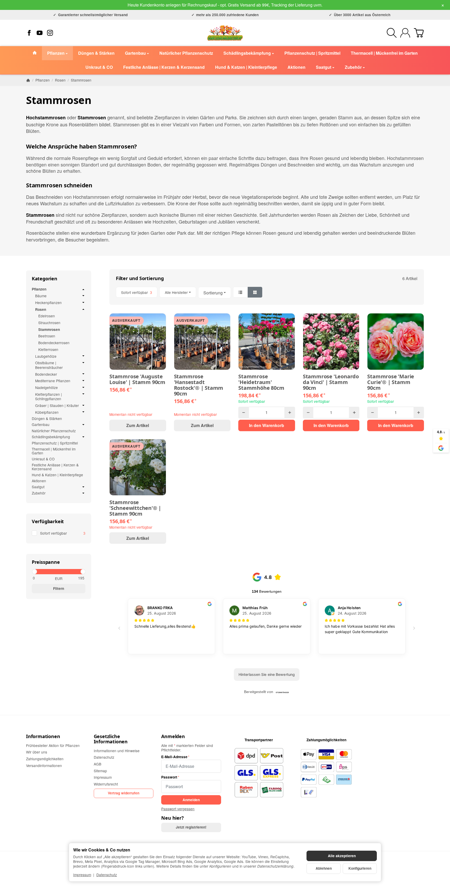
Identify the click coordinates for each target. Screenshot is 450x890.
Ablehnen (324, 868)
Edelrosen (46, 316)
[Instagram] (50, 33)
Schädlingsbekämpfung (51, 437)
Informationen (43, 736)
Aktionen (39, 481)
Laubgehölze (46, 356)
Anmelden (173, 736)
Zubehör (39, 493)
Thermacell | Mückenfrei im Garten (54, 451)
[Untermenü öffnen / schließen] (83, 289)
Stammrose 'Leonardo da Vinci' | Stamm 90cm (331, 382)
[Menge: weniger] (243, 412)
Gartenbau (40, 425)
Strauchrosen (49, 322)
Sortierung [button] (213, 293)
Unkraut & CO (43, 459)
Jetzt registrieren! (191, 827)
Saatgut (38, 487)
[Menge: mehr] (289, 412)
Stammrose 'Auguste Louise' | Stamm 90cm (137, 379)
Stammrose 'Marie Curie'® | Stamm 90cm (390, 382)
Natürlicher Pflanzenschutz (54, 431)
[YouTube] (39, 33)
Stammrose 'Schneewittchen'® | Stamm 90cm (135, 508)
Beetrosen (46, 336)
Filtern (58, 588)
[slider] (34, 571)
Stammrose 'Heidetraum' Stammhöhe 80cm (261, 382)
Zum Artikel (137, 425)
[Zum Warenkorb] (419, 33)
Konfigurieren (359, 868)
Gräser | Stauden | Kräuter (57, 405)
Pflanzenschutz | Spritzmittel (55, 443)
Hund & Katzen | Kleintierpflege (57, 475)
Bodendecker (46, 374)
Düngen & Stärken (47, 419)
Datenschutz (106, 874)
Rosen (40, 309)
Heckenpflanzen (48, 302)
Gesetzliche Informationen (111, 739)
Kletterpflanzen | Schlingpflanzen (48, 396)
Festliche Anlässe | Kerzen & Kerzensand (55, 467)
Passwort (169, 777)
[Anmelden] (405, 33)
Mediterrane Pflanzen (52, 381)
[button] (266, 292)
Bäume (41, 296)
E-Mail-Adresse (174, 757)
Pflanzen (39, 289)
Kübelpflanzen (47, 412)
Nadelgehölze (46, 387)
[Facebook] (29, 33)
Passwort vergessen (178, 808)
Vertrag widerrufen (123, 792)
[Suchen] (391, 33)
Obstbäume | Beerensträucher (49, 365)
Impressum (82, 874)
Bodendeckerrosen (54, 343)
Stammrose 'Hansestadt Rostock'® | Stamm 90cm (198, 385)
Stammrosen (49, 329)
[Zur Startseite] (225, 33)
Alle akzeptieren (342, 855)
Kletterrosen (48, 349)
